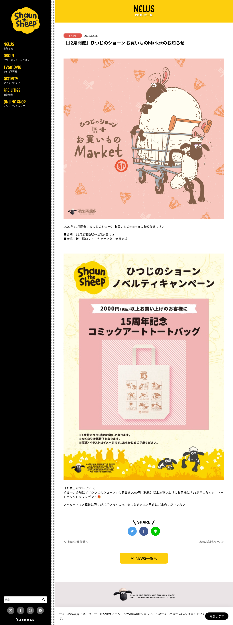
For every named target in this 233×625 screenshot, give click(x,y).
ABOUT (17, 57)
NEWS (9, 46)
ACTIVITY (12, 80)
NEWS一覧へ (145, 558)
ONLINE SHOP (15, 103)
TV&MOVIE (12, 69)
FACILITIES (12, 92)
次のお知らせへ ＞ (211, 541)
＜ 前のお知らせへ (76, 541)
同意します (217, 616)
